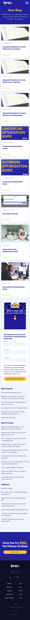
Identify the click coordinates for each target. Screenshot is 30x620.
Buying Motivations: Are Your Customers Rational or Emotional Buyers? (13, 413)
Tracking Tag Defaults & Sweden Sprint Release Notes (12, 520)
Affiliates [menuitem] (9, 583)
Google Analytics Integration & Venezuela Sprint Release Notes (13, 505)
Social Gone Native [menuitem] (9, 598)
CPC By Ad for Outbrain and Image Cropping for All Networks (14, 514)
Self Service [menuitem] (9, 587)
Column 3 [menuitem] (15, 601)
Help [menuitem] (21, 598)
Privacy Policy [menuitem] (15, 614)
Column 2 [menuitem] (20, 581)
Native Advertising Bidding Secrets (11, 392)
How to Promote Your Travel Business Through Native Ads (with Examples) (15, 463)
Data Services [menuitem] (9, 594)
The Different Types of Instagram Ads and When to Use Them (13, 403)
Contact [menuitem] (21, 594)
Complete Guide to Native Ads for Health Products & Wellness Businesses (13, 445)
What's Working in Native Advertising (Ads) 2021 (13, 499)
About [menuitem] (20, 583)
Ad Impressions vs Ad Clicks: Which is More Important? (13, 457)
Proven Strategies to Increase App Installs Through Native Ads (13, 439)
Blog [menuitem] (21, 587)
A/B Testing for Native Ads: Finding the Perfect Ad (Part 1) (12, 478)
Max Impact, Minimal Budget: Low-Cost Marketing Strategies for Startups (12, 428)
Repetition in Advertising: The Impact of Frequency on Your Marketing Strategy (13, 397)
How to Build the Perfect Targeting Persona (14, 408)
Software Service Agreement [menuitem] (15, 607)
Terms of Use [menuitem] (15, 610)
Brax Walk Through (10, 214)
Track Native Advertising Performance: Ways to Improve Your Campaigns (14, 451)
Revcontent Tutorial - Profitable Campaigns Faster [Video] (14, 493)
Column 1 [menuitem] (9, 581)
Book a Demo (15, 552)
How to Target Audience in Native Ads (12, 467)
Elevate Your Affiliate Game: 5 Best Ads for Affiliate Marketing (13, 472)
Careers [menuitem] (20, 590)
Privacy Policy (16, 373)
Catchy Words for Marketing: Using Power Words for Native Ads (13, 434)
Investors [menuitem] (15, 603)
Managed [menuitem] (9, 590)
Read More (6, 55)
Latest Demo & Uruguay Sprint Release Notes (14, 510)
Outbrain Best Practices (8, 417)
